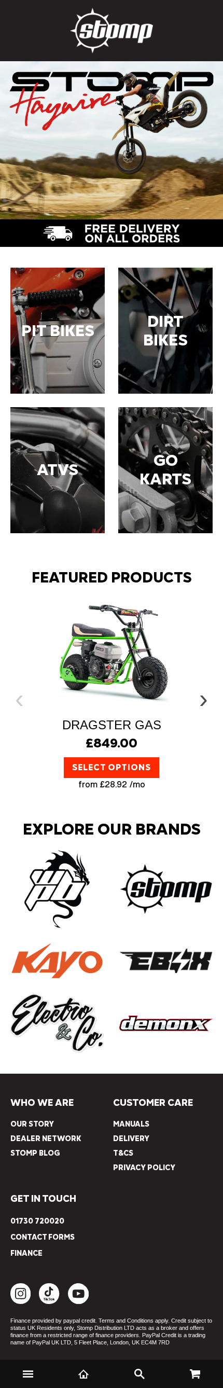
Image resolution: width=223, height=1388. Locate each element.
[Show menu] (28, 1373)
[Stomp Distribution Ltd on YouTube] (78, 1302)
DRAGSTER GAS (111, 725)
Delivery (131, 1139)
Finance (26, 1254)
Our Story (32, 1124)
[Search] (140, 1373)
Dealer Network (45, 1139)
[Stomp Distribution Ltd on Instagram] (20, 1302)
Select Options (111, 767)
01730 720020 (37, 1221)
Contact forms (42, 1237)
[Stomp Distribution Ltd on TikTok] (49, 1302)
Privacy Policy (144, 1168)
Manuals (131, 1124)
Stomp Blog (35, 1153)
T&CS (123, 1153)
